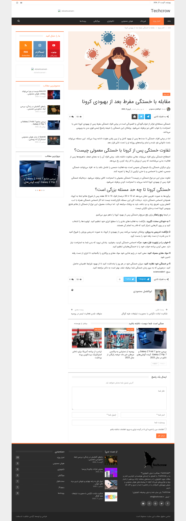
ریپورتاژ (61, 487)
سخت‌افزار (60, 481)
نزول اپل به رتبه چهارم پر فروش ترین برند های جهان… (87, 482)
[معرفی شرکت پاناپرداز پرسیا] (111, 472)
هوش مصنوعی (127, 21)
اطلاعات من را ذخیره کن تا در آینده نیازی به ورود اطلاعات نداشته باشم (137, 429)
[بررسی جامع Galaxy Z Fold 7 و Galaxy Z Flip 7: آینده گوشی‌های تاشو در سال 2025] (152, 338)
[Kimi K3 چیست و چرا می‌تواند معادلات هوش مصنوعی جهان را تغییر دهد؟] (54, 94)
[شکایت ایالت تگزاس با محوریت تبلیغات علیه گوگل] (111, 497)
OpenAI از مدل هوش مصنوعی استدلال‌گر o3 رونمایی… (34, 138)
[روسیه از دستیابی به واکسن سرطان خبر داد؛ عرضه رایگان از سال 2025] (119, 338)
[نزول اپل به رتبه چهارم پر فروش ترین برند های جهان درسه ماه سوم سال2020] (111, 484)
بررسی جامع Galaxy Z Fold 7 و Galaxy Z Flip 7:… (33, 123)
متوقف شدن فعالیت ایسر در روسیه (86, 313)
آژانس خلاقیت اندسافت (25, 516)
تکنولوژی (110, 21)
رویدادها (83, 21)
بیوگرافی (96, 21)
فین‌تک (143, 21)
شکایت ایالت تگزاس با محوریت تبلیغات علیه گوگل (144, 313)
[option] (39, 175)
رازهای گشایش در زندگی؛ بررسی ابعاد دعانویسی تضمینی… (33, 107)
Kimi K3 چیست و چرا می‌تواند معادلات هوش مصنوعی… (34, 92)
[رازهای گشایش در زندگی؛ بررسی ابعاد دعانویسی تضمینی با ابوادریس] (54, 110)
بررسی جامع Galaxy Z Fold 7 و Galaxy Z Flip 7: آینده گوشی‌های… (39, 180)
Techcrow (160, 11)
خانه (169, 21)
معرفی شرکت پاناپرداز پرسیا (92, 469)
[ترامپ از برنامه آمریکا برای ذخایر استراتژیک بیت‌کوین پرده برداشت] (87, 338)
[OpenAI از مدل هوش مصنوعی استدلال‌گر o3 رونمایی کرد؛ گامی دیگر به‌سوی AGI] (54, 140)
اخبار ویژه (156, 21)
